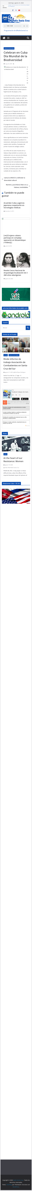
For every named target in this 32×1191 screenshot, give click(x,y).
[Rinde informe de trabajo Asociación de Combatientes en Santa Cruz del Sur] (16, 344)
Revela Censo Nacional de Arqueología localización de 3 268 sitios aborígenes (15, 272)
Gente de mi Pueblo (14, 355)
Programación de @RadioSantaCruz (16, 30)
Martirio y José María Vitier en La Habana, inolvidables (17, 186)
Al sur (5, 355)
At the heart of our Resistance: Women (13, 460)
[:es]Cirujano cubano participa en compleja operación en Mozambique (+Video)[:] (15, 239)
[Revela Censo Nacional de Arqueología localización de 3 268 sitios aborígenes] (16, 254)
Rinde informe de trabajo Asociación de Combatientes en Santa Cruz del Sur (15, 363)
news (5, 454)
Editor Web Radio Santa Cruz (12, 467)
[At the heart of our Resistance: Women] (16, 443)
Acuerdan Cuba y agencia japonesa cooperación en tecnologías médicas (14, 205)
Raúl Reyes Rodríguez (20, 372)
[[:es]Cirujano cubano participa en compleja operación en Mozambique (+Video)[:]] (16, 219)
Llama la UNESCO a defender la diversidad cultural (14, 179)
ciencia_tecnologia (9, 48)
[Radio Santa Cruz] (4, 38)
